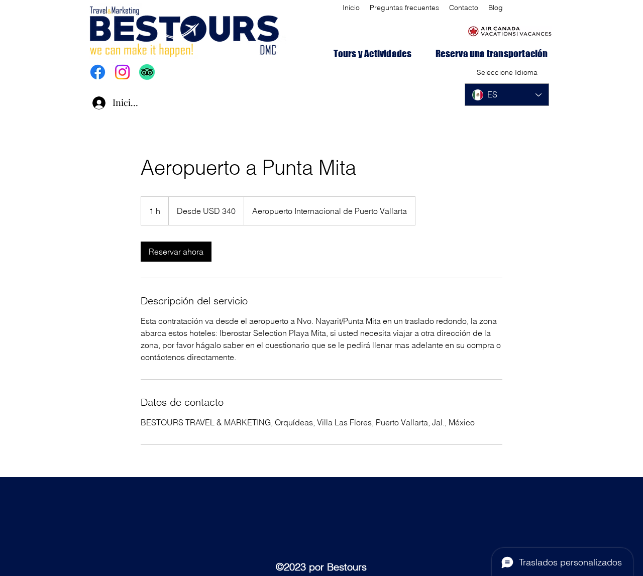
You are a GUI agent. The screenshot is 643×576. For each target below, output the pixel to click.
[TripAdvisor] (147, 72)
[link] (176, 252)
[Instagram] (122, 72)
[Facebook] (98, 72)
